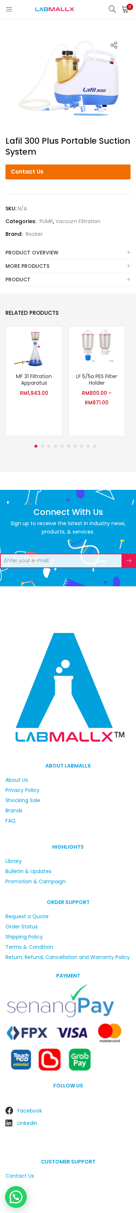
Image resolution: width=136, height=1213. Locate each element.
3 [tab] (49, 446)
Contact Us (27, 171)
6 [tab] (68, 446)
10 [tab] (94, 446)
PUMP (46, 221)
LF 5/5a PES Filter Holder (96, 379)
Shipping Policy (24, 936)
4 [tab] (55, 446)
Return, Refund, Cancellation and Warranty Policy (67, 957)
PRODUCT (17, 279)
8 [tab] (81, 446)
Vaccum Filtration (77, 221)
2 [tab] (42, 446)
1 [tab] (35, 446)
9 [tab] (88, 446)
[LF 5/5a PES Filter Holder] (97, 347)
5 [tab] (62, 446)
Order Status (21, 926)
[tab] (68, 252)
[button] (125, 9)
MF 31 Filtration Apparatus (34, 379)
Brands (13, 810)
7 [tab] (75, 446)
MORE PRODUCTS (27, 266)
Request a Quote (27, 916)
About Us (16, 780)
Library (13, 861)
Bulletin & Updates (28, 871)
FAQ (10, 820)
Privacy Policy (22, 790)
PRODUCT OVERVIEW (31, 252)
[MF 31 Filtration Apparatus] (34, 347)
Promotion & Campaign (35, 881)
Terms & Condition (29, 947)
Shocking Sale (22, 800)
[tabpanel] (34, 382)
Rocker (34, 234)
